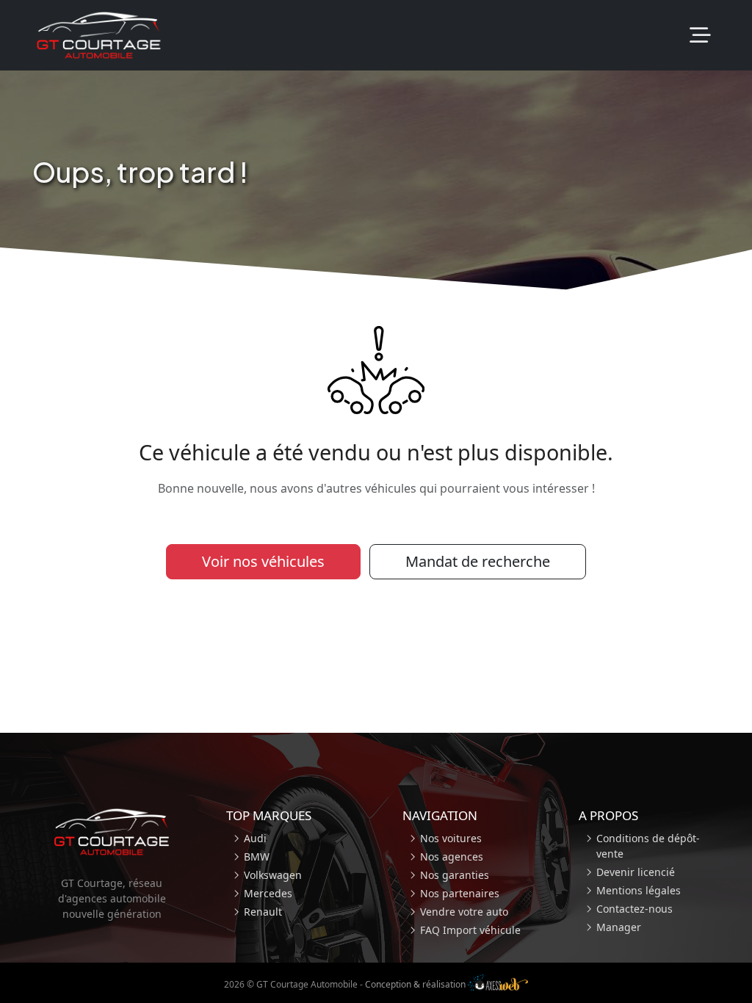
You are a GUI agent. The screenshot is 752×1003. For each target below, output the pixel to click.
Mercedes (268, 893)
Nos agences (451, 856)
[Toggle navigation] (700, 35)
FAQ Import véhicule (470, 930)
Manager (618, 927)
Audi (255, 838)
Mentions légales (638, 890)
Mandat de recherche (477, 561)
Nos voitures (451, 838)
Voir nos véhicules (263, 561)
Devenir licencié (635, 872)
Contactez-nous (634, 909)
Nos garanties (454, 875)
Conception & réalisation (416, 984)
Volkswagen (273, 875)
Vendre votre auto (464, 912)
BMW (257, 856)
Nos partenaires (459, 893)
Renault (263, 912)
